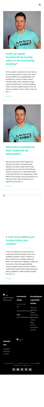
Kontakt (33, 330)
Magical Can (26, 365)
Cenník (32, 320)
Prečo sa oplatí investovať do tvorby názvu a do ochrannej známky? (20, 59)
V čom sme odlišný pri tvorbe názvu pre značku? (20, 240)
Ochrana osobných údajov (33, 310)
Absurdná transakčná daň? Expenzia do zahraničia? (20, 150)
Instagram (6, 349)
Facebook (6, 351)
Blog (32, 322)
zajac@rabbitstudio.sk (24, 311)
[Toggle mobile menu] (40, 5)
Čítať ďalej (8, 96)
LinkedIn (6, 354)
